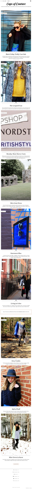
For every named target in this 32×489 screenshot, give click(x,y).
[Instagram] (2, 484)
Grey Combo (16, 361)
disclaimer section (21, 311)
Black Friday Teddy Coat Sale (16, 54)
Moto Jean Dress (16, 203)
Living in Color (16, 303)
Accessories (16, 455)
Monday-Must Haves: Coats (16, 154)
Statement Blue (16, 253)
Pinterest (16, 478)
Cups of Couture (16, 4)
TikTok (16, 474)
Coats (16, 52)
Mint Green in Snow (16, 457)
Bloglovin (16, 480)
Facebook (16, 476)
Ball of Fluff (16, 409)
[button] (31, 1)
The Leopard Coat (16, 106)
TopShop (16, 201)
